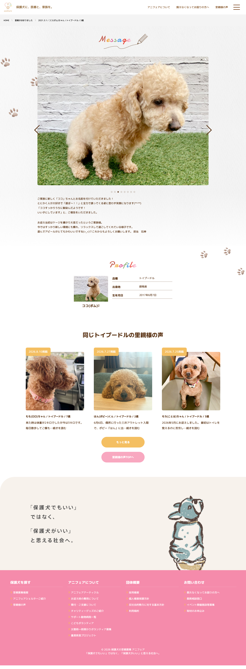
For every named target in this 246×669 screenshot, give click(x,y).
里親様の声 (221, 7)
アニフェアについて (158, 7)
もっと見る (123, 442)
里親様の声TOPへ (123, 457)
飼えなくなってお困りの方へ (192, 7)
